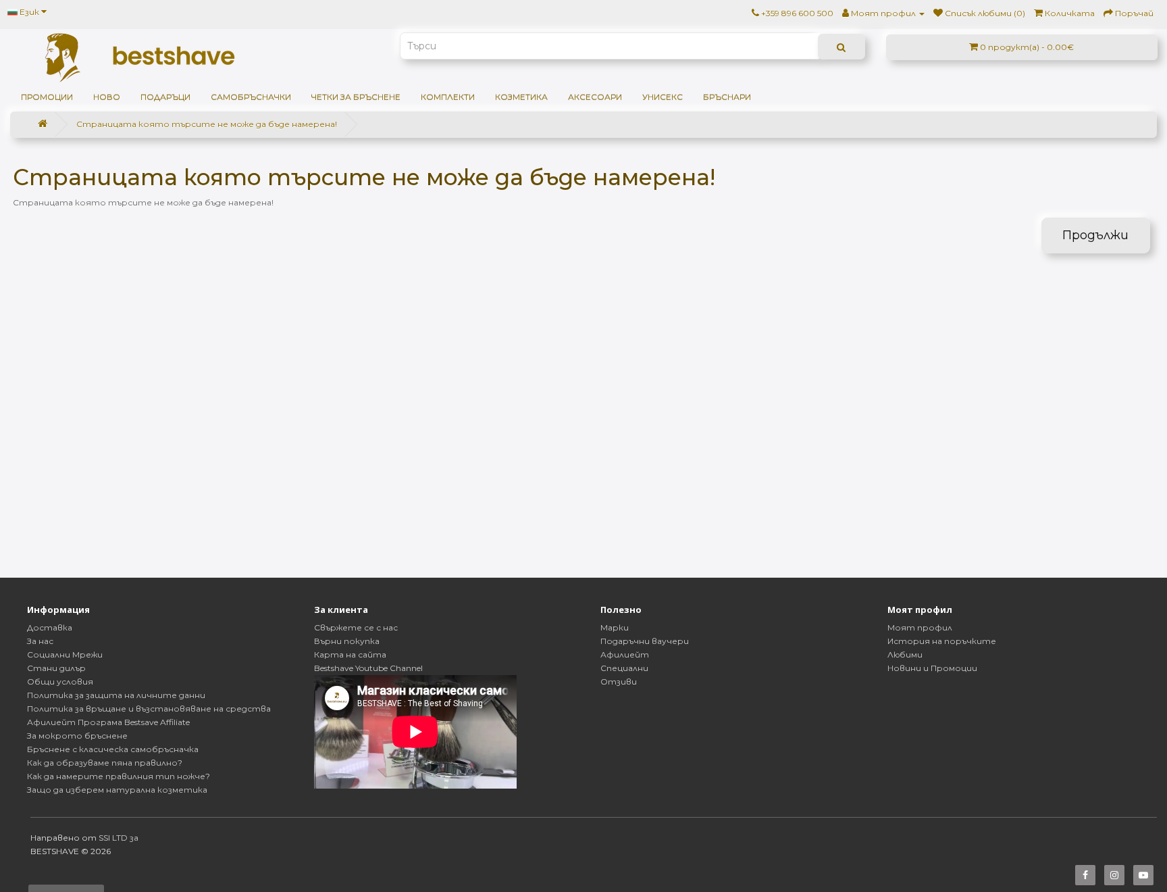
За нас (40, 641)
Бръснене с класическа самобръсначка (113, 749)
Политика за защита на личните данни (116, 695)
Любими (905, 654)
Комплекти (448, 97)
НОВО (106, 97)
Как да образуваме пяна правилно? (104, 763)
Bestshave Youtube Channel (368, 668)
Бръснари (727, 97)
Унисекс (662, 97)
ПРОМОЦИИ (47, 97)
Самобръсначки (251, 97)
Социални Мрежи (65, 654)
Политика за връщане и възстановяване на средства (149, 708)
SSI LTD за (118, 838)
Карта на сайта (350, 654)
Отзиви (618, 681)
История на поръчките (941, 641)
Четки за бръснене (355, 97)
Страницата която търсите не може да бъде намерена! (206, 124)
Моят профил (919, 627)
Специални (624, 668)
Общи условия (60, 681)
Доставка (49, 627)
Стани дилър (56, 668)
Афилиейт (624, 654)
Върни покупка (347, 641)
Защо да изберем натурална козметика (117, 790)
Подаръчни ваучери (644, 641)
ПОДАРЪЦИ (165, 97)
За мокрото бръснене (77, 735)
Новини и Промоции (932, 668)
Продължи (1095, 235)
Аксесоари (595, 97)
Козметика (521, 97)
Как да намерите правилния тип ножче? (118, 776)
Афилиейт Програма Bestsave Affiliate (108, 722)
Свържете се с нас (356, 627)
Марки (614, 627)
